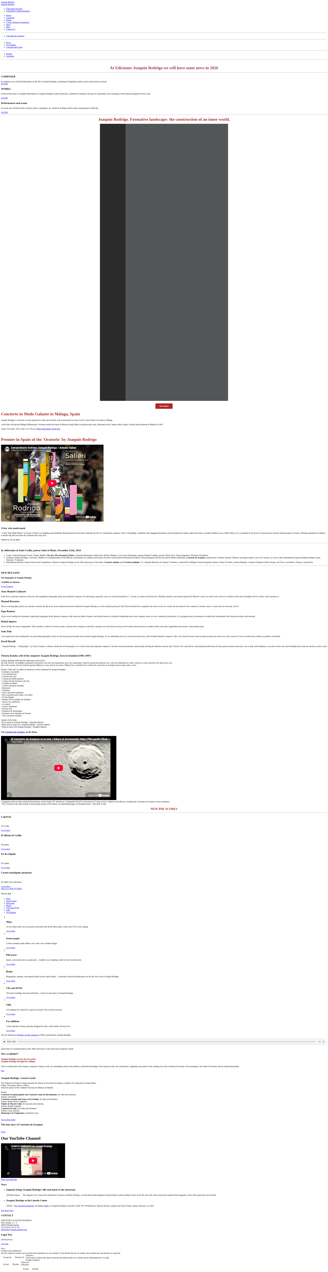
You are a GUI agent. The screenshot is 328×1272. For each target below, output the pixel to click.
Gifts (8, 910)
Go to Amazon (7, 586)
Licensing (10, 56)
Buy (2, 1071)
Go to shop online (8, 1120)
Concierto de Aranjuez (15, 36)
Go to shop (5, 830)
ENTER (4, 84)
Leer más (4, 1244)
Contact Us (10, 29)
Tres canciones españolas (24, 1206)
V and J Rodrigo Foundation (17, 22)
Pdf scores (10, 903)
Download (164, 406)
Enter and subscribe (9, 1179)
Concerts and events (14, 47)
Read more (320, 1257)
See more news (7, 1210)
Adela (46, 1206)
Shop (8, 25)
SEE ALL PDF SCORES (11, 889)
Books (8, 905)
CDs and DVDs (12, 908)
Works (8, 20)
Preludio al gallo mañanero (28, 1035)
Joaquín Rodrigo (7, 2)
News (8, 43)
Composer (10, 18)
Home (8, 15)
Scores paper (11, 901)
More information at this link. (48, 429)
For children (11, 45)
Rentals (9, 54)
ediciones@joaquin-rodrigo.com (14, 1230)
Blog (8, 27)
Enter (3, 1132)
